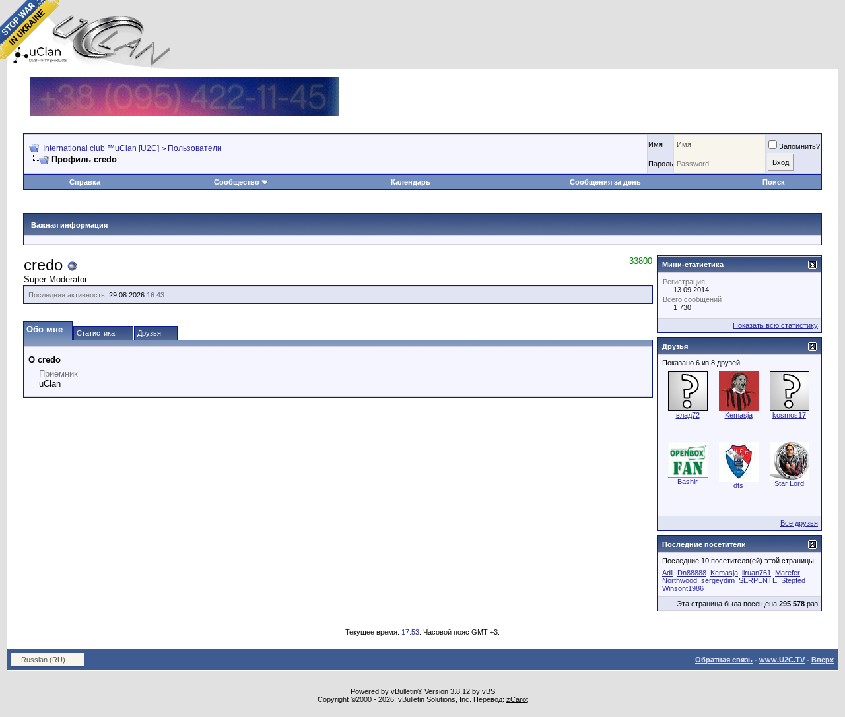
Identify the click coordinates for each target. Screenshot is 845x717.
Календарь (410, 182)
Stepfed (793, 580)
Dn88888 (691, 573)
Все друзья (799, 523)
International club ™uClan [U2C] (101, 148)
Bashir (687, 481)
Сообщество (236, 182)
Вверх (822, 660)
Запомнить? (799, 146)
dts (738, 485)
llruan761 (756, 573)
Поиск (773, 182)
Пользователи (195, 148)
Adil (667, 573)
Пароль (660, 164)
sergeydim (718, 580)
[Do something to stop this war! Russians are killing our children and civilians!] (29, 29)
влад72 (688, 415)
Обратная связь (724, 660)
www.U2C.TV (782, 660)
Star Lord (789, 483)
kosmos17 (789, 415)
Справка (84, 182)
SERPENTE (758, 580)
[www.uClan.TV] (184, 81)
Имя (655, 144)
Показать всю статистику (775, 325)
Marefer (787, 573)
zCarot (517, 699)
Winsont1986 (683, 588)
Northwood (679, 580)
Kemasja (739, 415)
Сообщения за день (605, 182)
